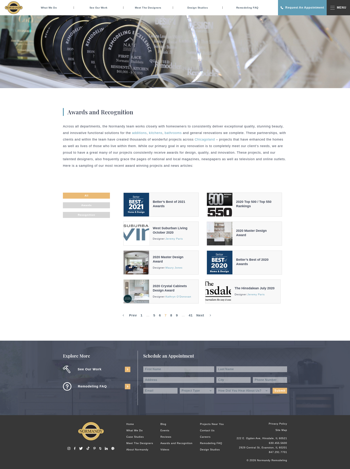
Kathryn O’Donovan (178, 296)
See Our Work (99, 7)
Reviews (165, 436)
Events (164, 430)
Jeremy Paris (174, 238)
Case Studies (135, 436)
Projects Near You (212, 424)
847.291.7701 (278, 452)
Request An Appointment (304, 7)
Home (130, 424)
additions (139, 133)
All (86, 195)
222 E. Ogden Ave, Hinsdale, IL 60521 (262, 438)
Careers (205, 436)
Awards (86, 205)
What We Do (49, 7)
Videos (164, 449)
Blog (163, 424)
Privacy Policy (278, 423)
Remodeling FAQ (247, 7)
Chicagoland (205, 139)
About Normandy (137, 449)
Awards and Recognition (176, 443)
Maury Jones (174, 267)
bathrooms (174, 133)
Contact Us (207, 430)
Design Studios (197, 7)
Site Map (281, 430)
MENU (341, 7)
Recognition (86, 214)
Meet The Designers (148, 7)
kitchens (155, 133)
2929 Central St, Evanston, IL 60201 (263, 447)
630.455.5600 (278, 443)
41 (191, 315)
